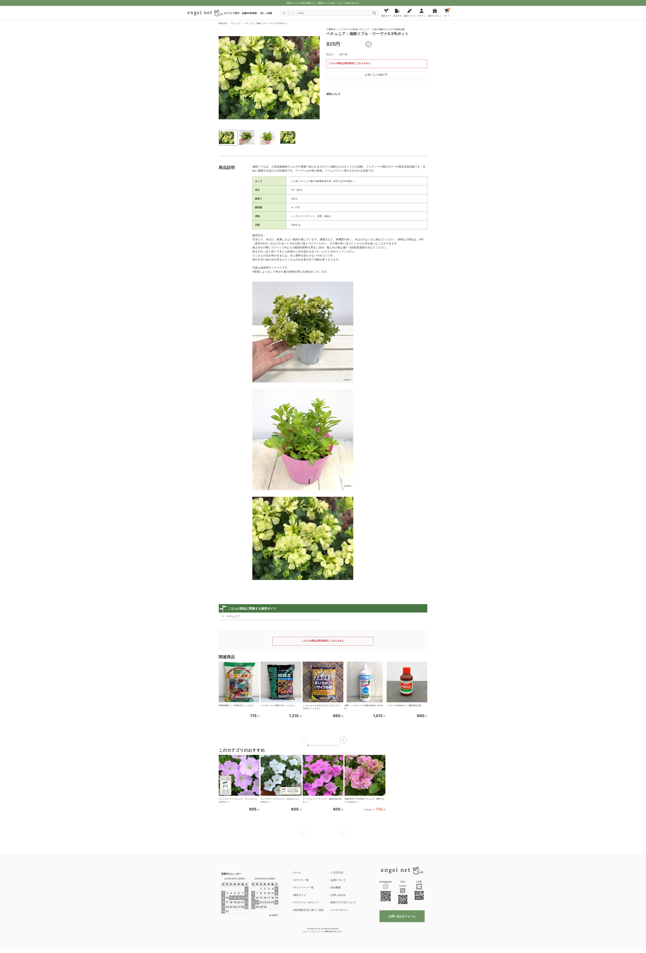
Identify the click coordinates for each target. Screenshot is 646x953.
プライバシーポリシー (306, 902)
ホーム (297, 872)
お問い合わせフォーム (402, 916)
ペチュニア (235, 23)
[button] (343, 740)
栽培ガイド (300, 895)
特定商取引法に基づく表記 (309, 909)
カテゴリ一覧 (301, 880)
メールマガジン (339, 909)
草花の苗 (223, 23)
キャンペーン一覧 (304, 887)
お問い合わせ (338, 895)
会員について (338, 880)
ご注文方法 (337, 872)
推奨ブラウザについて (343, 902)
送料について (333, 93)
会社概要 (336, 887)
